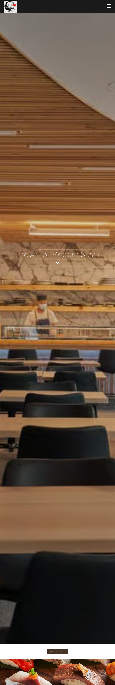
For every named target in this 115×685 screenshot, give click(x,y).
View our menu (57, 651)
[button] (109, 6)
